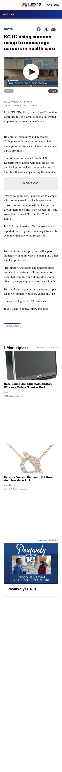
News (8, 28)
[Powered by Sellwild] (53, 540)
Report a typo (12, 325)
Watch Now (52, 5)
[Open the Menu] (5, 5)
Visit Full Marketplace (47, 348)
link (45, 308)
